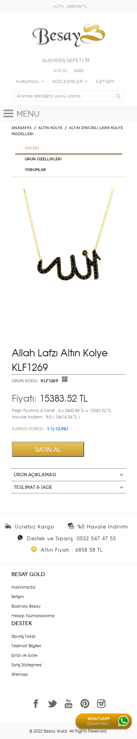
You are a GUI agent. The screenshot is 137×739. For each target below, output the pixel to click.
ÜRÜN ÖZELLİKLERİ (43, 159)
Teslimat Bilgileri (26, 645)
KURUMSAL (27, 81)
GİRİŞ (79, 71)
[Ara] (117, 96)
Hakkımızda (23, 587)
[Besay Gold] (68, 21)
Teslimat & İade (33, 487)
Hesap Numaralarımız (33, 615)
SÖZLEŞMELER (68, 81)
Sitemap (19, 674)
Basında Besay (26, 606)
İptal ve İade (24, 655)
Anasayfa (21, 128)
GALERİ (32, 148)
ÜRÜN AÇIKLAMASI (35, 474)
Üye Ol (61, 71)
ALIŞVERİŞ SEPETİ (62, 60)
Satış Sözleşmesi (26, 664)
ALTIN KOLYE (50, 128)
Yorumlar (35, 170)
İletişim (17, 596)
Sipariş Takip (23, 636)
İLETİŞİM (105, 81)
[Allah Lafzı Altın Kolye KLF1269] (68, 191)
